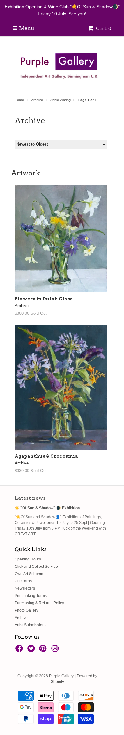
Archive (21, 617)
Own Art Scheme (29, 574)
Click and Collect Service (36, 566)
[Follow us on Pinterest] (44, 650)
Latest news (30, 498)
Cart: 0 (103, 28)
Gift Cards (23, 581)
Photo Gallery (26, 610)
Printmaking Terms (31, 596)
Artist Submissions (30, 625)
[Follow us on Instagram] (56, 650)
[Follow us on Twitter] (32, 650)
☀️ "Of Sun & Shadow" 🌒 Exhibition (47, 508)
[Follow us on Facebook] (20, 650)
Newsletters (25, 588)
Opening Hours (28, 559)
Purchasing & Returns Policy (39, 603)
